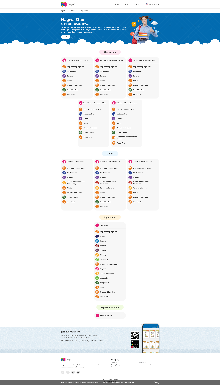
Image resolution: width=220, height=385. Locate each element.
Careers (113, 367)
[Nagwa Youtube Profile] (78, 372)
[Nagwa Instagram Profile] (73, 372)
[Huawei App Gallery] (135, 347)
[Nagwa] (68, 4)
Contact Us (143, 363)
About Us (114, 363)
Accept (156, 382)
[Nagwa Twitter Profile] (68, 372)
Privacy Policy (115, 365)
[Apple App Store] (135, 341)
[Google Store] (135, 344)
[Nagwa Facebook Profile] (62, 372)
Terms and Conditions (146, 365)
